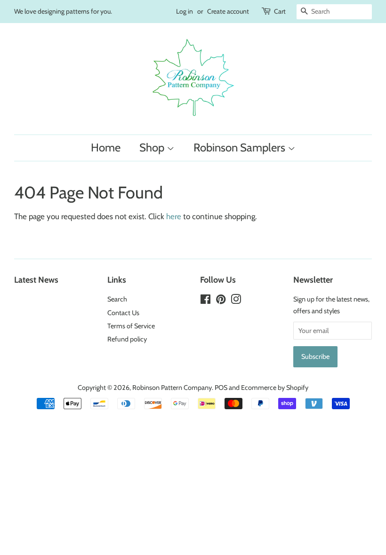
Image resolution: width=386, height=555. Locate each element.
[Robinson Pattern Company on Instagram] (236, 301)
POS (221, 387)
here (173, 216)
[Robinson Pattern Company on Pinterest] (221, 301)
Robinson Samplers (240, 147)
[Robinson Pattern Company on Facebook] (205, 301)
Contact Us (123, 313)
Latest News (36, 280)
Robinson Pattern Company (172, 387)
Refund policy (127, 339)
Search (117, 299)
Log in (184, 11)
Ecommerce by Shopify (274, 387)
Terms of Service (131, 326)
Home (106, 147)
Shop (153, 147)
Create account (228, 11)
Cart (280, 11)
